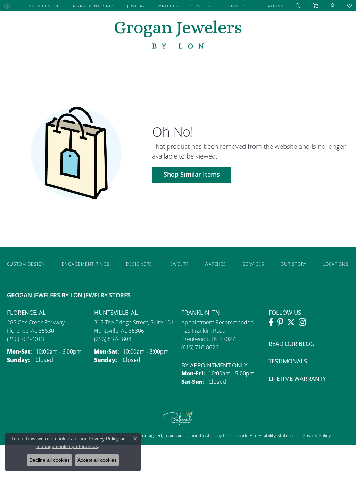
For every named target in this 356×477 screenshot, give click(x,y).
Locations (271, 5)
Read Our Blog (291, 344)
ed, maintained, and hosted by (189, 435)
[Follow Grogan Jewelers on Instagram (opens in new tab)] (302, 322)
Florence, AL (26, 312)
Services (200, 5)
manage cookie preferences (67, 446)
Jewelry (136, 5)
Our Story (294, 264)
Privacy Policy (316, 435)
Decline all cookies (49, 460)
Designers (235, 5)
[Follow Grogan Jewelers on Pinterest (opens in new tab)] (280, 322)
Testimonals (287, 361)
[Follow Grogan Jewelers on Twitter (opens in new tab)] (291, 322)
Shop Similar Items (192, 174)
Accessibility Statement (275, 435)
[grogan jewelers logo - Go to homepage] (178, 35)
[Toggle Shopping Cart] (315, 5)
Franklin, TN (200, 312)
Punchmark (235, 435)
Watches (168, 5)
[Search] (298, 5)
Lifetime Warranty (297, 378)
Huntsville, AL (116, 312)
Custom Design (40, 5)
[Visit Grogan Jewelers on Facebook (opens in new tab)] (271, 322)
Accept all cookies (97, 460)
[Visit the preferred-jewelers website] (177, 418)
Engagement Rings (93, 5)
